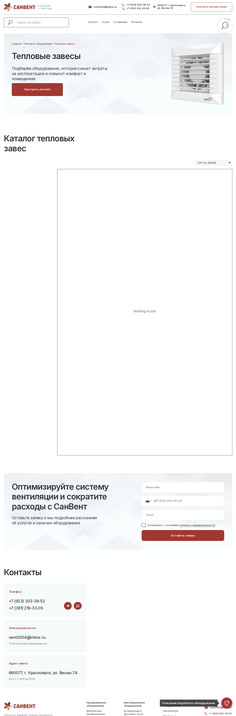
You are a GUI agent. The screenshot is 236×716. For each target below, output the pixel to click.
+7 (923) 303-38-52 (138, 4)
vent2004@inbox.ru (105, 7)
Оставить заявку (183, 535)
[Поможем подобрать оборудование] (226, 703)
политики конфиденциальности (197, 525)
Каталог (93, 22)
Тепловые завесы (64, 43)
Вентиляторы (170, 711)
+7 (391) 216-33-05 (137, 8)
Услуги (105, 22)
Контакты (136, 22)
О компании (120, 22)
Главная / (17, 43)
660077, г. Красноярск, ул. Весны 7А (171, 6)
